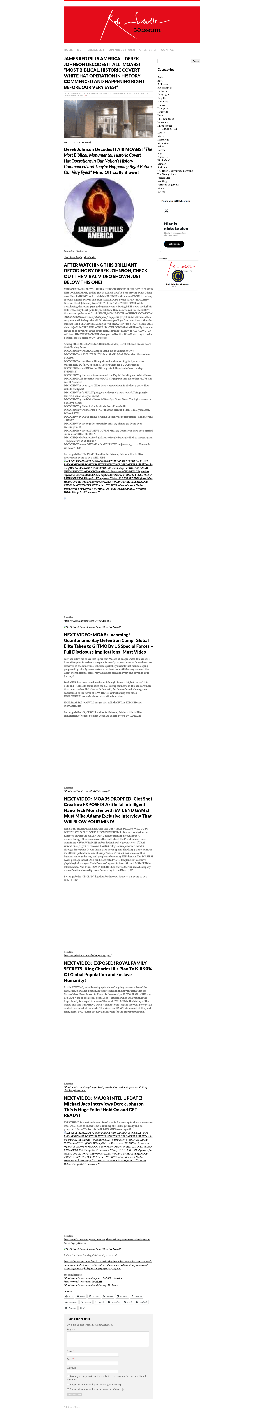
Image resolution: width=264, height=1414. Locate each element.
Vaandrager (163, 178)
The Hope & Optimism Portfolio (175, 171)
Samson (161, 164)
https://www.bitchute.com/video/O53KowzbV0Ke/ (87, 621)
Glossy (161, 105)
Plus (159, 153)
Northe (161, 150)
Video (80, 96)
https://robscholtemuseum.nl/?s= (83, 1282)
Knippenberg (164, 126)
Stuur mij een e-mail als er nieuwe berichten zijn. (97, 1389)
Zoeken (196, 61)
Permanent (95, 49)
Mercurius (163, 140)
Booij (160, 81)
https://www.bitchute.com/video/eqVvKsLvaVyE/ (86, 791)
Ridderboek (70, 96)
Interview (114, 93)
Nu (79, 49)
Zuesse (161, 192)
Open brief (148, 49)
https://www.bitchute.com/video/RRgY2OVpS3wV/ (87, 955)
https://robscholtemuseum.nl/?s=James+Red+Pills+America (93, 1278)
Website (71, 1368)
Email (70, 1359)
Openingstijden (122, 49)
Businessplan (95, 93)
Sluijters (162, 167)
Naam (70, 1351)
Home (68, 49)
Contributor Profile (73, 257)
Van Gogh (162, 181)
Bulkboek (162, 84)
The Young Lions (166, 174)
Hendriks (162, 112)
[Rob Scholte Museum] (132, 24)
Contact (168, 49)
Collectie (162, 91)
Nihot (160, 146)
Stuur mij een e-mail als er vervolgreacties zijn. (96, 1384)
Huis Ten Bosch (165, 119)
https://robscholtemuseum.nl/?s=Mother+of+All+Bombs (91, 1285)
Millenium (163, 143)
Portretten (142, 93)
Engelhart (163, 98)
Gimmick (162, 101)
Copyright (163, 94)
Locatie (124, 93)
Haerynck (162, 108)
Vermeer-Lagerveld (168, 185)
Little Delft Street (167, 129)
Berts (160, 77)
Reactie (71, 1329)
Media (132, 93)
